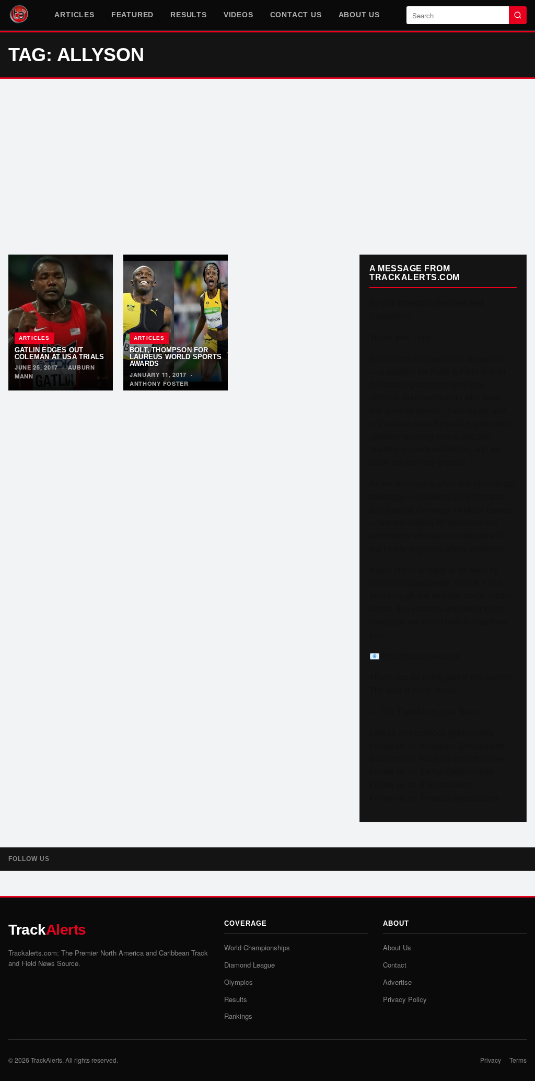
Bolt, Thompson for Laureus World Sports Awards (176, 357)
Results (188, 14)
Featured (132, 14)
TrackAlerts (46, 1059)
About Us (359, 14)
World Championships (257, 947)
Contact (394, 965)
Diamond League (249, 965)
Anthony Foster (159, 383)
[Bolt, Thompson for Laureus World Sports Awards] (175, 322)
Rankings (238, 1016)
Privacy (490, 1059)
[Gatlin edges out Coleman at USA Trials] (60, 322)
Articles (74, 14)
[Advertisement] (267, 167)
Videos (238, 14)
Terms (518, 1059)
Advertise (397, 982)
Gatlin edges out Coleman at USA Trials (59, 353)
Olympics (238, 982)
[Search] (518, 15)
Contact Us (296, 14)
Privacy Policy (405, 999)
